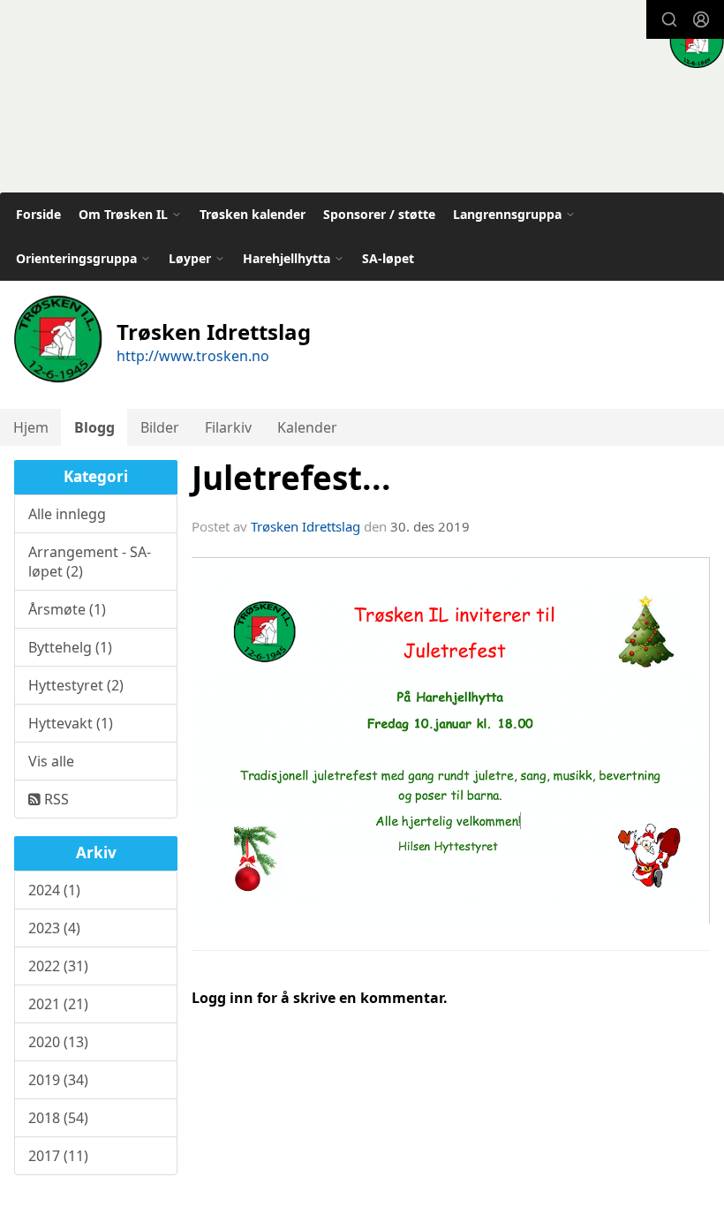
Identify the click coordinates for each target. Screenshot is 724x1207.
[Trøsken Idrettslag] (696, 40)
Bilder (159, 427)
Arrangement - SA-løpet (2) (89, 561)
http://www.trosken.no (193, 356)
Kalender (307, 427)
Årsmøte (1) (67, 609)
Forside (38, 214)
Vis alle (51, 761)
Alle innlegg (67, 514)
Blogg (94, 427)
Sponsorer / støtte (379, 214)
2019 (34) (58, 1080)
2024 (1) (54, 890)
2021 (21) (58, 1004)
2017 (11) (58, 1156)
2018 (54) (58, 1118)
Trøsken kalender (252, 214)
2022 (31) (58, 966)
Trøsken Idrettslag (305, 526)
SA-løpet (388, 258)
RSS (55, 799)
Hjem (31, 427)
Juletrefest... (291, 478)
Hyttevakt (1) (70, 723)
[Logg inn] (701, 19)
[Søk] (669, 19)
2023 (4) (54, 928)
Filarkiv (228, 427)
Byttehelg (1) (70, 647)
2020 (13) (58, 1042)
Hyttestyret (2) (76, 685)
